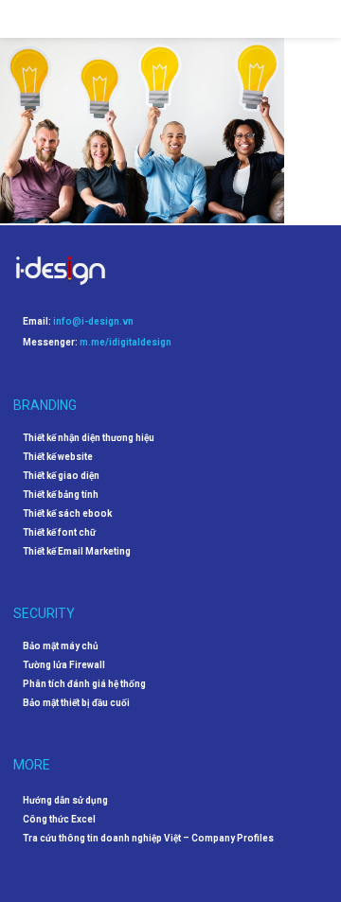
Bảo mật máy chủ (61, 646)
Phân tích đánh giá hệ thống (84, 684)
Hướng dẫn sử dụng (65, 800)
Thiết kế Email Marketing (77, 552)
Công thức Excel (59, 819)
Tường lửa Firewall (64, 665)
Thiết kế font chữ (59, 533)
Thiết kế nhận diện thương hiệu (88, 438)
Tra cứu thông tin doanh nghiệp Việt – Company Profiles (148, 838)
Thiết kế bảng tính (61, 495)
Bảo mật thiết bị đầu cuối (76, 703)
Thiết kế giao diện (61, 476)
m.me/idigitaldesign (125, 342)
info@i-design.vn (93, 321)
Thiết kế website (58, 457)
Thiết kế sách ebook (67, 514)
